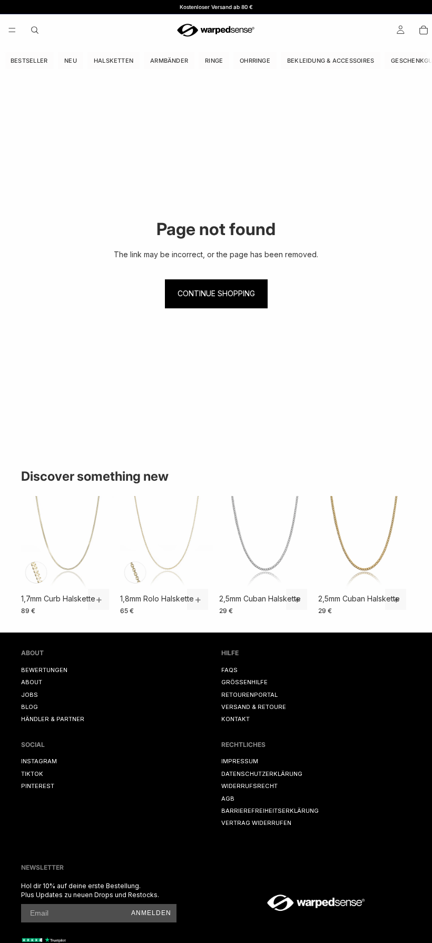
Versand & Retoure (253, 707)
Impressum (239, 761)
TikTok (32, 773)
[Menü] (12, 30)
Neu (70, 60)
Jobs (29, 694)
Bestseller (29, 60)
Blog (29, 707)
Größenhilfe (244, 682)
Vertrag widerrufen (256, 823)
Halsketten (113, 60)
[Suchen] (34, 30)
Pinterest (37, 786)
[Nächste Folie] (102, 542)
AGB (227, 798)
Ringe (214, 60)
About (31, 682)
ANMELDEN (151, 913)
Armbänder (169, 60)
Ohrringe (255, 60)
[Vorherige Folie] (32, 542)
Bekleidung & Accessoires (330, 60)
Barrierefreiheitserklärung (270, 810)
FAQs (229, 670)
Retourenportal (249, 694)
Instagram (39, 761)
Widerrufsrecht (249, 786)
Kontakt (235, 719)
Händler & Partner (52, 719)
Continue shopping (216, 293)
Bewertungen (44, 670)
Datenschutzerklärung (261, 773)
